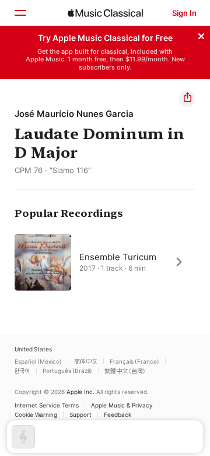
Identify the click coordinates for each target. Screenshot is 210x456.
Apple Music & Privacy (122, 405)
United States (33, 349)
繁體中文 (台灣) (124, 371)
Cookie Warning (36, 414)
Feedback (117, 414)
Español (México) (38, 361)
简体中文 (85, 361)
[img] (105, 13)
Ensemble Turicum (117, 256)
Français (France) (134, 361)
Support (80, 414)
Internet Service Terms (47, 405)
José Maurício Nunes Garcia (74, 113)
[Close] (201, 34)
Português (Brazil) (67, 371)
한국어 (22, 371)
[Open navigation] (20, 13)
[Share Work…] (187, 99)
